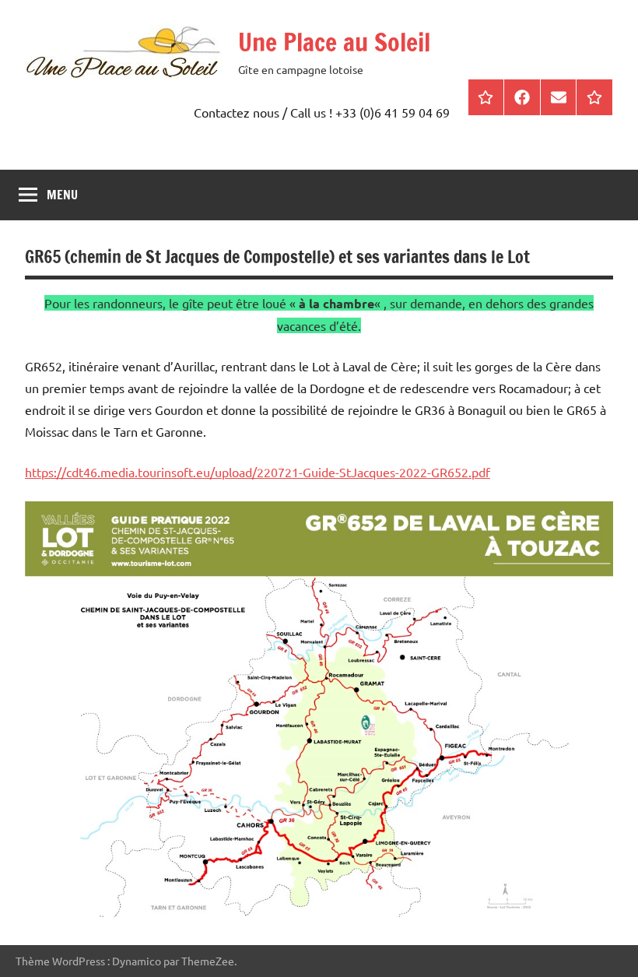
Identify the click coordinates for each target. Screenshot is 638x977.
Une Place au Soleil (334, 42)
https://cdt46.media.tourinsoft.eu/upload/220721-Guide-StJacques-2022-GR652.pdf (257, 472)
